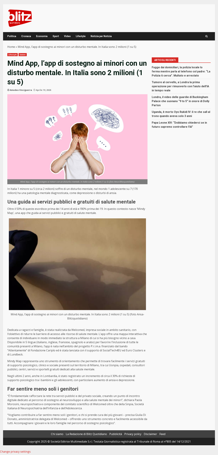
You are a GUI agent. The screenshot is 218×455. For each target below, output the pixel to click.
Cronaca (26, 36)
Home (11, 47)
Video (67, 36)
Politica (11, 36)
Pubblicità (115, 434)
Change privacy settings (15, 451)
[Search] (206, 36)
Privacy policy (132, 434)
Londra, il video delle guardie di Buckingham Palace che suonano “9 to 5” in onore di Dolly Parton (180, 101)
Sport (56, 36)
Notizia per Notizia (101, 36)
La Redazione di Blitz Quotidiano (86, 434)
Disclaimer (150, 434)
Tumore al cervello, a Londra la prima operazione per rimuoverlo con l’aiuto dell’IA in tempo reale (180, 86)
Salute (23, 54)
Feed (162, 434)
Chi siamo (57, 434)
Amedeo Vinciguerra (21, 90)
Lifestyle (80, 36)
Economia (42, 36)
